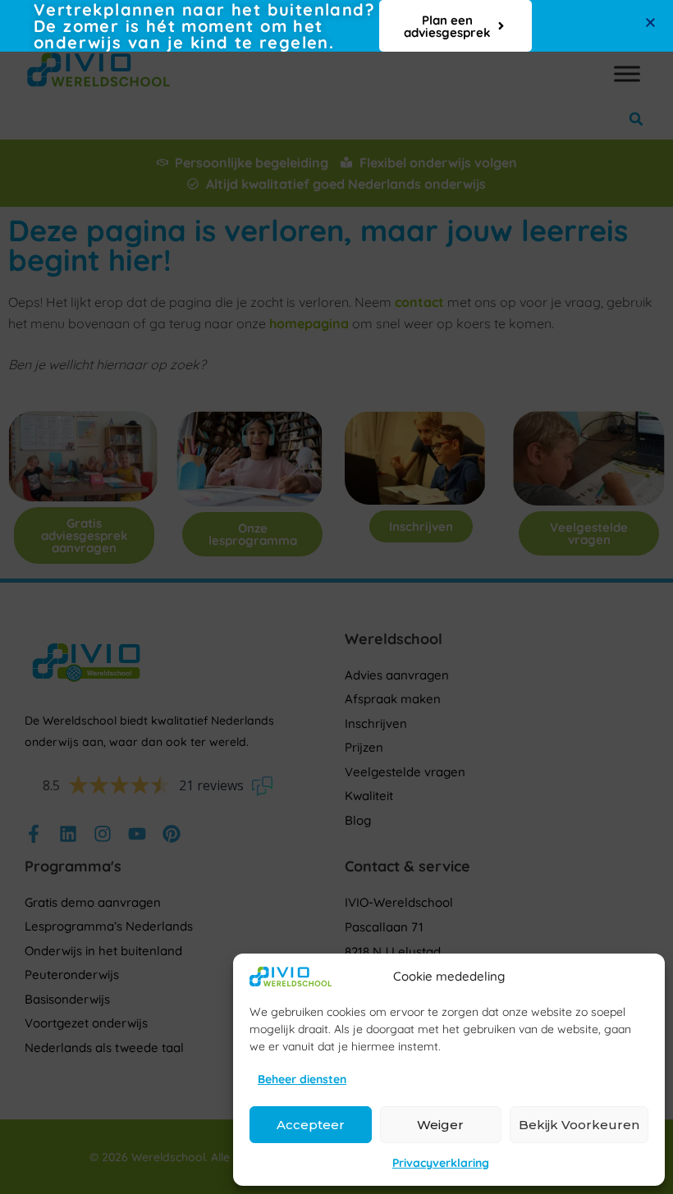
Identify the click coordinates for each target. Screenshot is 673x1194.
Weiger (440, 1124)
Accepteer (311, 1124)
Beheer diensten (302, 1079)
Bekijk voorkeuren (579, 1124)
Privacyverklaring (440, 1162)
